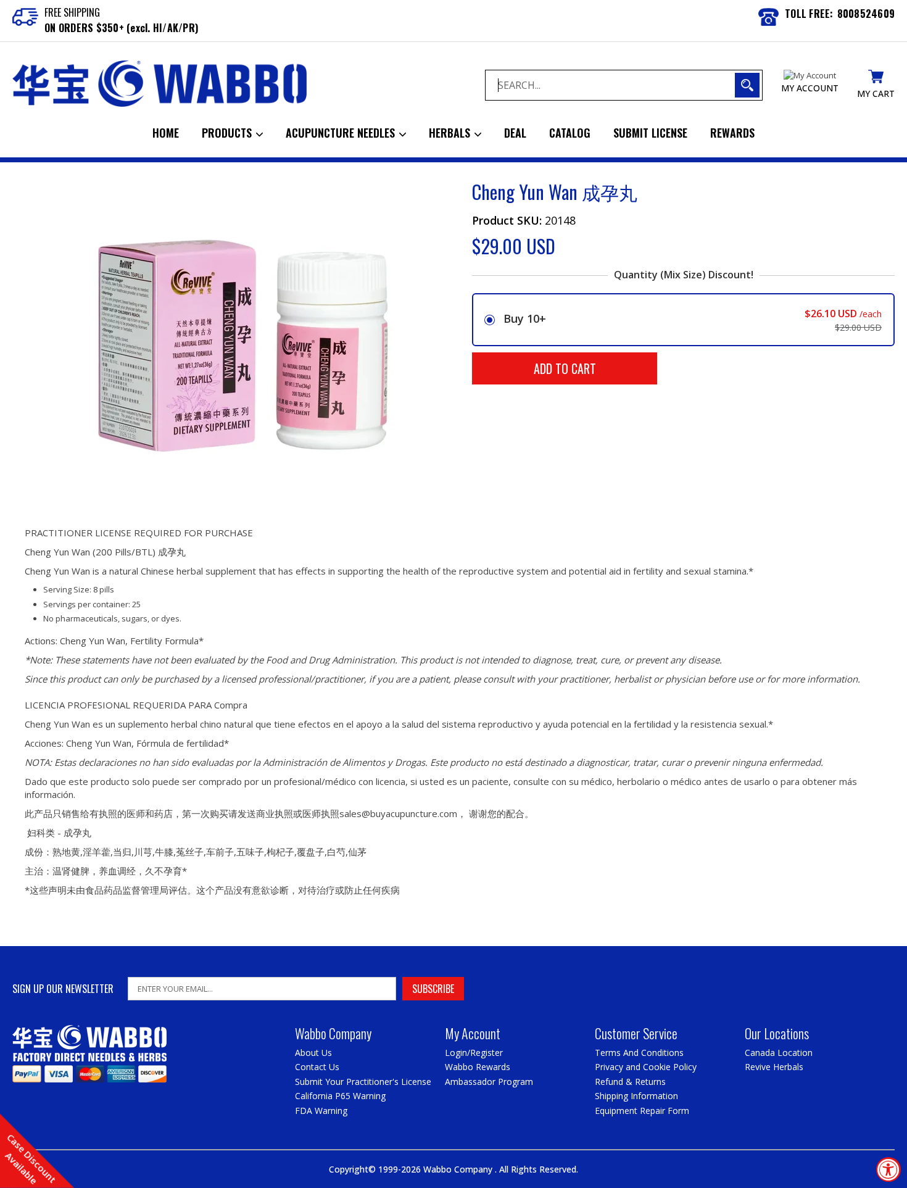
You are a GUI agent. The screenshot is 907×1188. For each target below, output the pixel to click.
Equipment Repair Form (642, 1110)
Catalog (569, 133)
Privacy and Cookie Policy (646, 1067)
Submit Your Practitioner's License (363, 1081)
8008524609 (866, 13)
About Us (313, 1052)
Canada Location (779, 1052)
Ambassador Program (489, 1081)
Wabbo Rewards (477, 1067)
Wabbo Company (459, 1169)
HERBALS (451, 133)
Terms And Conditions (639, 1052)
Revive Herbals (774, 1067)
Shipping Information (636, 1096)
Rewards (732, 133)
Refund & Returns (630, 1081)
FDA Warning (321, 1110)
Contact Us (317, 1067)
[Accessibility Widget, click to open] (888, 1169)
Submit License (650, 133)
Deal (515, 133)
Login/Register (474, 1052)
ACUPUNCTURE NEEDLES (342, 133)
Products (228, 133)
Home (165, 133)
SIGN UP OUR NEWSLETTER (63, 989)
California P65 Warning (340, 1096)
